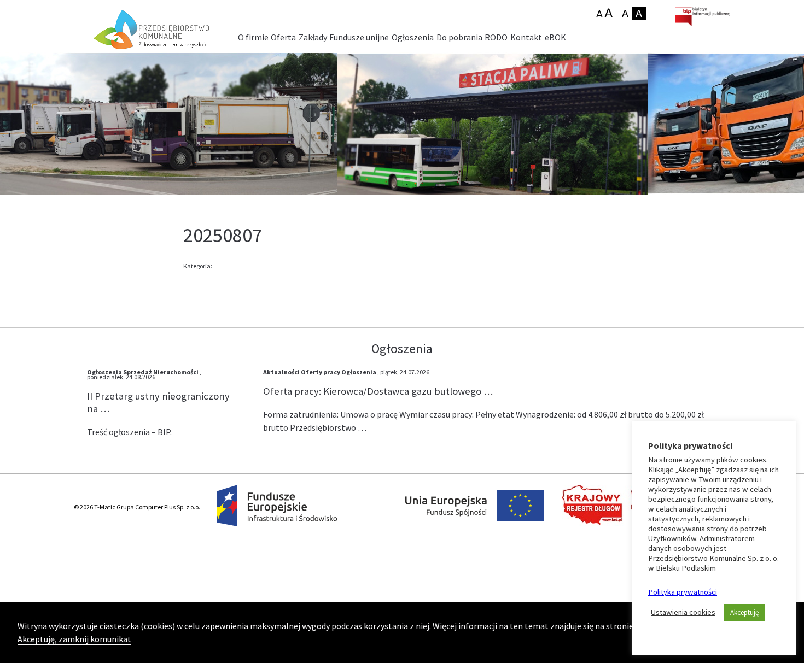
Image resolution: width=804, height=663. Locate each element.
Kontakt (526, 37)
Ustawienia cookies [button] (683, 612)
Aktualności (281, 372)
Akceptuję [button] (744, 612)
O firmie (253, 37)
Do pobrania (459, 37)
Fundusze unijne (359, 37)
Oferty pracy (320, 372)
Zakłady (313, 37)
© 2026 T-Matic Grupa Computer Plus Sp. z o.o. (137, 507)
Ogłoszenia (413, 37)
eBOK (555, 37)
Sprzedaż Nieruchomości (161, 372)
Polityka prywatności (682, 592)
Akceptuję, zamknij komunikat (74, 638)
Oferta (283, 37)
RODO (496, 37)
